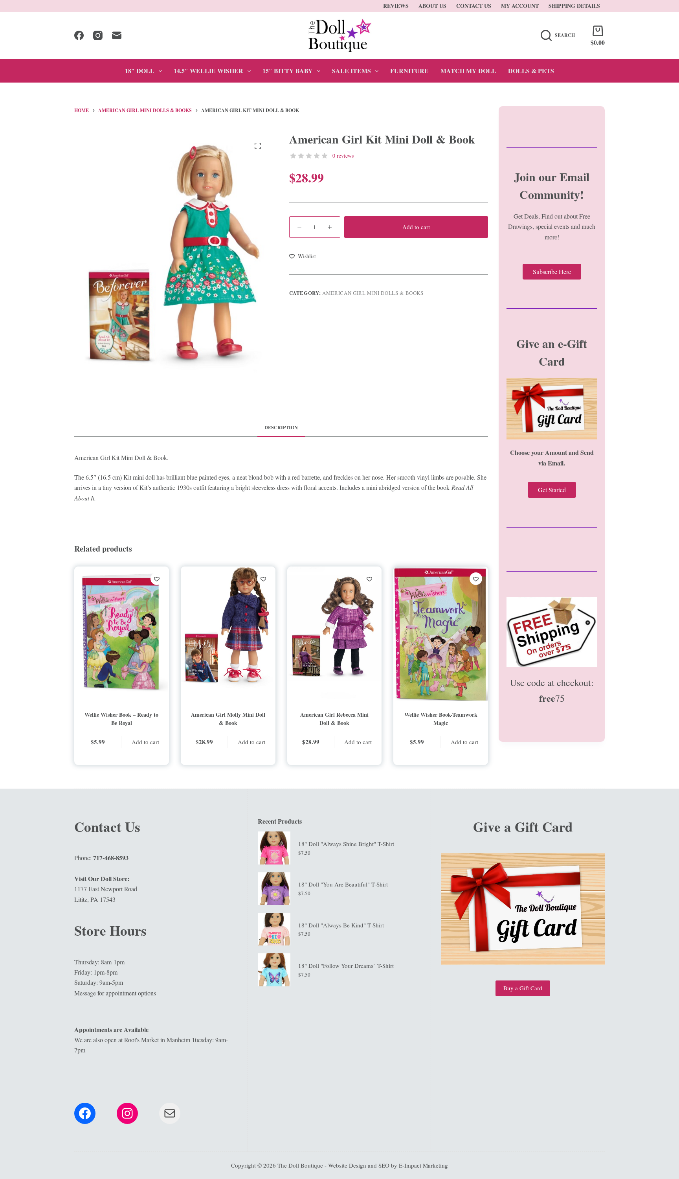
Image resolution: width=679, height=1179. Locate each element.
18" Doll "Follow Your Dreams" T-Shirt (346, 965)
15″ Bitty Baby (287, 70)
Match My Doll (468, 70)
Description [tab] (281, 427)
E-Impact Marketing (423, 1165)
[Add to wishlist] (156, 578)
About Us (432, 6)
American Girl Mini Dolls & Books (373, 292)
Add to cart (416, 227)
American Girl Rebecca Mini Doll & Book (334, 718)
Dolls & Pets (531, 70)
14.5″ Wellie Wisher (208, 70)
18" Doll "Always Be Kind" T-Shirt (341, 925)
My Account (520, 6)
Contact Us (473, 6)
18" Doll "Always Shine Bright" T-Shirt (346, 844)
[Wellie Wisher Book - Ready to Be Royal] (121, 634)
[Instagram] (98, 35)
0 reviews (343, 155)
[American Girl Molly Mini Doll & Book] (228, 634)
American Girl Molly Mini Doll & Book (228, 718)
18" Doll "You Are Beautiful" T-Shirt (343, 884)
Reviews (396, 6)
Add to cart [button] (145, 742)
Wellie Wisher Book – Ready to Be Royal (121, 718)
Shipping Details (574, 6)
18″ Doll (139, 70)
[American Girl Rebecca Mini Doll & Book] (334, 634)
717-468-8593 (110, 857)
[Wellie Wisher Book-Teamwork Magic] (440, 634)
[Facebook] (79, 35)
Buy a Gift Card (522, 988)
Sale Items (351, 70)
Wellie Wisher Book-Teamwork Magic (440, 718)
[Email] (116, 35)
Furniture (409, 70)
